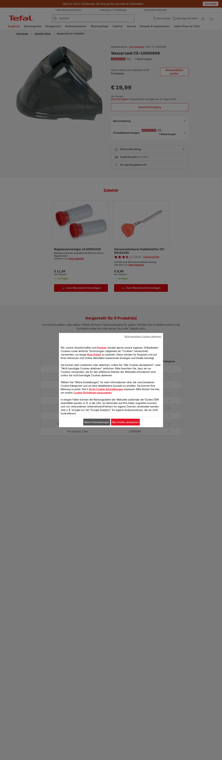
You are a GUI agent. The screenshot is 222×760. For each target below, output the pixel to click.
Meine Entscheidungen (96, 422)
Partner (102, 347)
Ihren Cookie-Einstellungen (106, 389)
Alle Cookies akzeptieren (125, 422)
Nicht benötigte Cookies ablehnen (142, 336)
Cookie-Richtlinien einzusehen (92, 392)
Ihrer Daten (94, 354)
